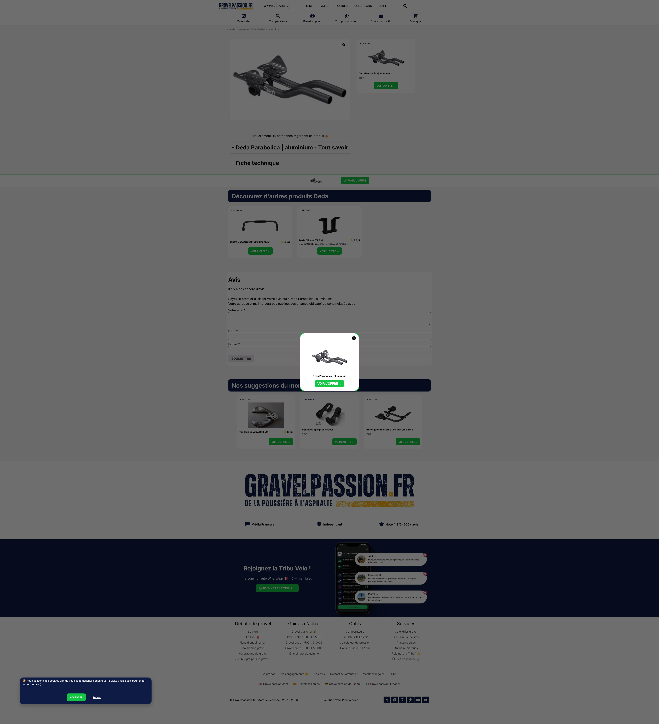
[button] (354, 338)
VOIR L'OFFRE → (329, 383)
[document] (329, 362)
